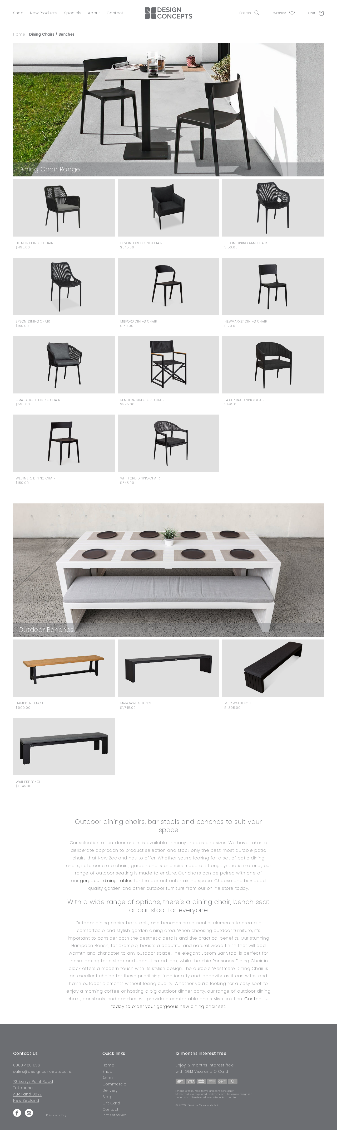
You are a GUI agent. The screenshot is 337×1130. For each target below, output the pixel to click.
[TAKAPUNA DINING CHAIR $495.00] (273, 364)
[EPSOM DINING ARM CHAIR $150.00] (273, 207)
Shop (18, 13)
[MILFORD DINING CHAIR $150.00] (169, 286)
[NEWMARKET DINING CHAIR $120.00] (273, 286)
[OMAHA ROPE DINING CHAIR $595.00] (64, 364)
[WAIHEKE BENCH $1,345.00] (64, 746)
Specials (73, 13)
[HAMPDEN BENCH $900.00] (64, 668)
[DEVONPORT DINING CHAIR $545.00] (169, 208)
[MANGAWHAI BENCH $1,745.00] (169, 668)
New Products (43, 13)
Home (108, 1065)
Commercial (114, 1084)
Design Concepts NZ (203, 1105)
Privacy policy (56, 1115)
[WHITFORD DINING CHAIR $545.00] (169, 443)
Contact (115, 13)
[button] (251, 13)
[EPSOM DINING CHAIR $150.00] (64, 286)
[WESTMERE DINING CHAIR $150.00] (64, 443)
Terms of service (114, 1115)
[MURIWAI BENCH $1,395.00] (273, 668)
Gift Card (111, 1103)
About (94, 13)
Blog (106, 1096)
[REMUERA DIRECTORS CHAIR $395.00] (169, 364)
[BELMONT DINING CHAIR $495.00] (64, 207)
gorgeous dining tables (106, 881)
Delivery (110, 1090)
